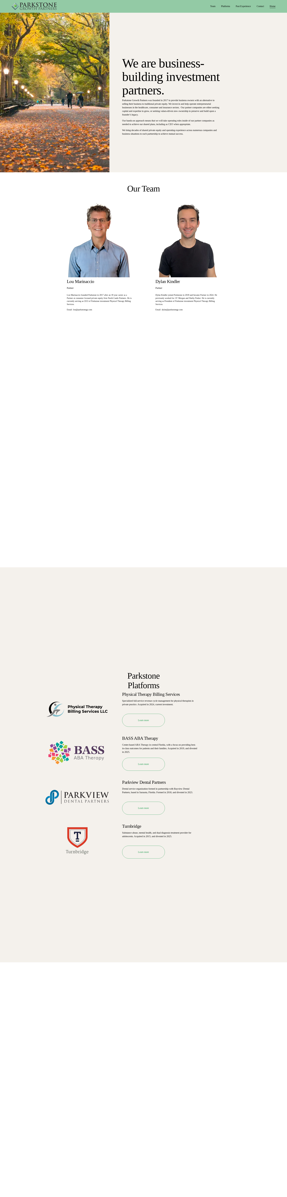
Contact (260, 6)
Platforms (225, 6)
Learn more (143, 720)
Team (212, 6)
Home (272, 6)
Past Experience (243, 6)
